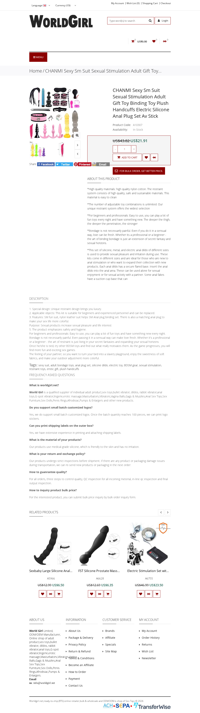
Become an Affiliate (81, 665)
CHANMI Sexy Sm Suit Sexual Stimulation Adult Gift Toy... (103, 70)
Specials (110, 644)
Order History (151, 637)
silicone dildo (100, 365)
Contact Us (76, 685)
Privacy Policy (77, 644)
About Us (74, 631)
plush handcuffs (69, 369)
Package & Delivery (81, 637)
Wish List (148, 651)
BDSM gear (131, 365)
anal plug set (83, 365)
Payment (74, 679)
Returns (147, 644)
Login (164, 20)
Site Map (111, 651)
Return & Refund (80, 651)
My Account (117, 3)
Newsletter (149, 658)
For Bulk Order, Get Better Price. (141, 171)
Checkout (166, 3)
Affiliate (110, 637)
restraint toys (37, 369)
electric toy (116, 365)
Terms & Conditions (81, 658)
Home (35, 70)
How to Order (77, 672)
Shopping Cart (150, 3)
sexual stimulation (150, 365)
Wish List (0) (133, 3)
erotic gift (52, 369)
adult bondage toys (62, 365)
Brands (110, 631)
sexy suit (43, 365)
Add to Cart (129, 157)
